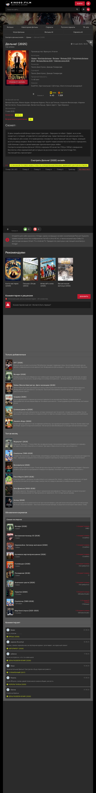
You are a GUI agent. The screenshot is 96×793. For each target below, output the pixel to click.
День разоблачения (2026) (20, 660)
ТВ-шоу (86, 27)
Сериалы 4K (78, 32)
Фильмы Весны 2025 (45, 61)
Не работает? (85, 169)
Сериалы (49, 27)
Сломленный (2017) (17, 672)
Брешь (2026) (14, 637)
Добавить (84, 296)
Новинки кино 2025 (62, 61)
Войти (79, 4)
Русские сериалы (68, 27)
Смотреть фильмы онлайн (14, 37)
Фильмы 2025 (66, 58)
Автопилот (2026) (16, 649)
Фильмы (10, 27)
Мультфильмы (18, 32)
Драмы (28, 37)
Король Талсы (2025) (17, 684)
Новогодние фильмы (29, 27)
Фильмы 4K (49, 32)
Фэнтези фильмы (44, 58)
